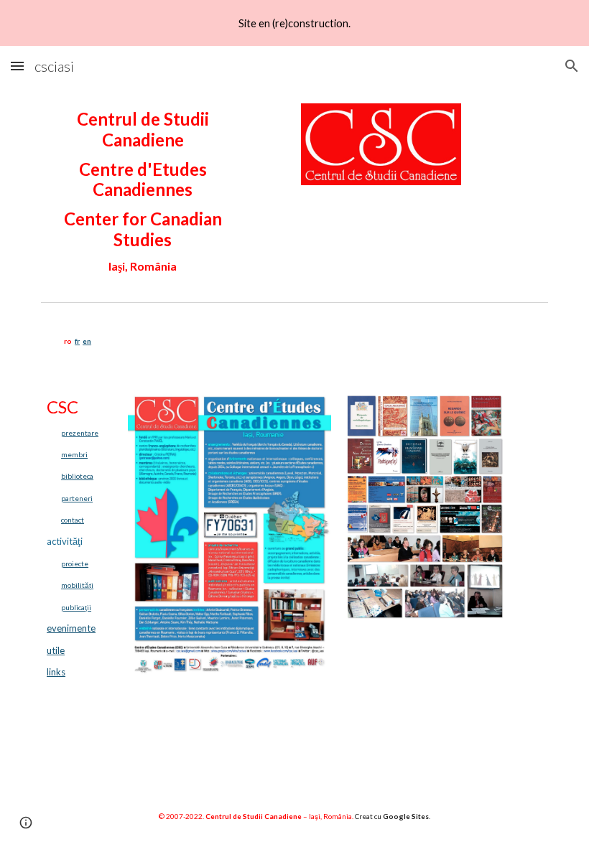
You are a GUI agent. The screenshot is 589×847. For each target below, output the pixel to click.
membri (74, 454)
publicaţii (76, 607)
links (56, 672)
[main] (143, 191)
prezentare (79, 433)
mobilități (77, 585)
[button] (17, 65)
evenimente (71, 628)
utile (56, 650)
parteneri (77, 498)
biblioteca (77, 476)
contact (72, 519)
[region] (294, 23)
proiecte (74, 563)
